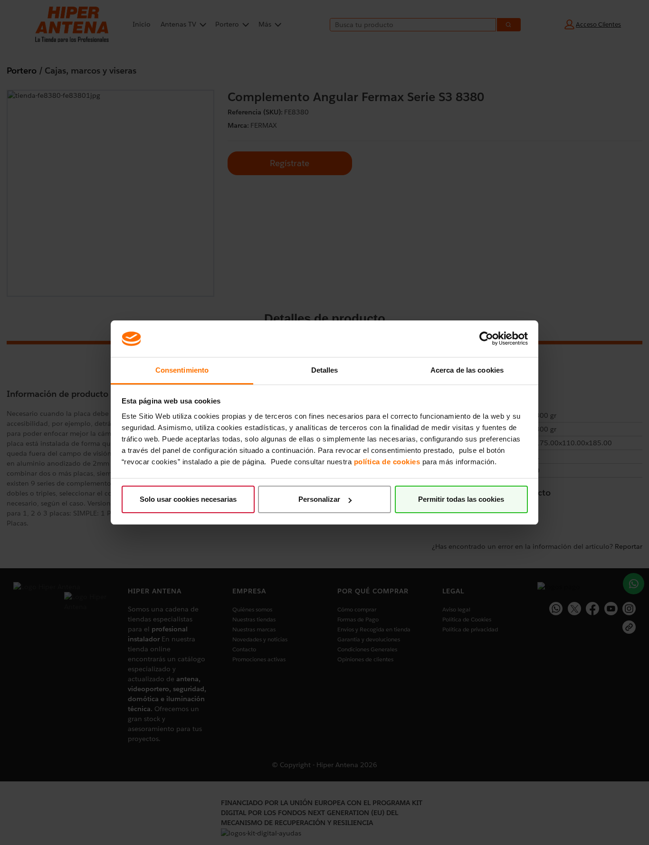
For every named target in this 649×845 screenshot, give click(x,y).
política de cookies (387, 462)
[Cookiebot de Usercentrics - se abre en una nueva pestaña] (486, 338)
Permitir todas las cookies (461, 499)
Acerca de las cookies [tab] (467, 370)
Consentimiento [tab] (182, 370)
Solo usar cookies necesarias (188, 499)
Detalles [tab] (324, 370)
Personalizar (319, 499)
